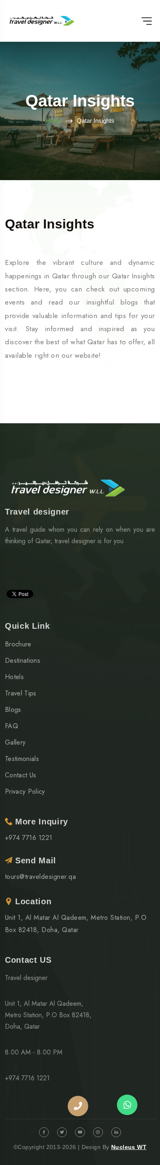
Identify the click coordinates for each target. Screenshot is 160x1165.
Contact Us (20, 775)
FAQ (11, 726)
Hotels (14, 677)
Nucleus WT (128, 1147)
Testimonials (22, 758)
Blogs (13, 709)
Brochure (18, 644)
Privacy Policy (25, 791)
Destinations (22, 660)
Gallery (15, 742)
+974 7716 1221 (29, 837)
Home (54, 120)
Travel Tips (21, 693)
